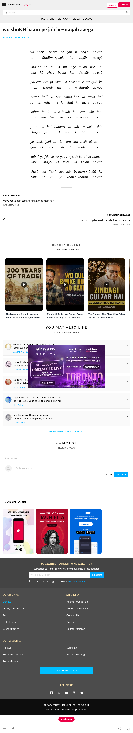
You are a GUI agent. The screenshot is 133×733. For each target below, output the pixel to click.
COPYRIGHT (83, 705)
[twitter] (58, 692)
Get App (124, 4)
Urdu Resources (11, 622)
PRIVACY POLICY (52, 705)
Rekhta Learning (75, 654)
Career (70, 622)
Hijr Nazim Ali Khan (16, 38)
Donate (112, 5)
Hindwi (7, 647)
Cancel (108, 475)
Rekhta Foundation (77, 601)
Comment (121, 475)
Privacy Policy (77, 581)
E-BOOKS (87, 19)
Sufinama (71, 647)
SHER (52, 19)
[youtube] (66, 692)
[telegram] (81, 692)
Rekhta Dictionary (13, 654)
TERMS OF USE (68, 705)
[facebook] (51, 692)
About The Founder (77, 608)
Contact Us (72, 615)
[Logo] (14, 5)
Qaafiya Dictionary (13, 608)
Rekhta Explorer (75, 629)
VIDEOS (77, 19)
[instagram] (74, 692)
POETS (44, 19)
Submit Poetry (11, 629)
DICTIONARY (64, 19)
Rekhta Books (10, 661)
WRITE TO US (70, 670)
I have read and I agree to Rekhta (58, 581)
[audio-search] (126, 12)
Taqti (5, 615)
